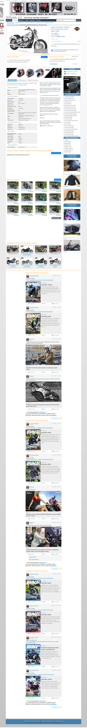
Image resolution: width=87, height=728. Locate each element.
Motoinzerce (57, 91)
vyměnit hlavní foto (45, 53)
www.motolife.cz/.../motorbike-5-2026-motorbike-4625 (41, 427)
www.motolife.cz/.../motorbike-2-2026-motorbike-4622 (41, 609)
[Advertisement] (34, 167)
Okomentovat (56, 303)
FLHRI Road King (68, 101)
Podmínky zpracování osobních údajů (32, 721)
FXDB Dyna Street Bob (12, 190)
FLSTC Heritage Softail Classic (71, 129)
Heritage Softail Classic (26, 190)
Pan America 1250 (41, 190)
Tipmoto (45, 92)
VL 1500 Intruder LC (68, 150)
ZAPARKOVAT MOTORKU (72, 71)
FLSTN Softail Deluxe (68, 134)
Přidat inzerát (58, 179)
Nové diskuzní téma (56, 153)
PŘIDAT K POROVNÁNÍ (71, 73)
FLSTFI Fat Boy (67, 123)
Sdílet (44, 303)
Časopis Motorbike (34, 275)
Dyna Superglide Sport (69, 98)
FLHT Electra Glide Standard (70, 113)
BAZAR (27, 20)
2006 (17, 25)
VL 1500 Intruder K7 (68, 148)
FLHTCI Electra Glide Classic (70, 110)
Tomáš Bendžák (32, 556)
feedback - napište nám (47, 125)
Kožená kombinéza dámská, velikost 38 (71, 188)
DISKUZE (38, 20)
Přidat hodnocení (75, 56)
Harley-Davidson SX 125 (55, 253)
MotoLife (32, 339)
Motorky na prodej (13, 180)
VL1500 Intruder (67, 151)
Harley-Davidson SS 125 (13, 253)
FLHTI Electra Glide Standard (70, 115)
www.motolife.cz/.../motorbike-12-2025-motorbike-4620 (42, 674)
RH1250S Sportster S (26, 202)
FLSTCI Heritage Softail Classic (71, 120)
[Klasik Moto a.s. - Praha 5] (13, 185)
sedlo (65, 223)
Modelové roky (10, 22)
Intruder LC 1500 (67, 146)
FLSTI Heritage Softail (69, 130)
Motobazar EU (50, 91)
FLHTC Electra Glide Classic (70, 108)
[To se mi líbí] (57, 275)
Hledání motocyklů (48, 22)
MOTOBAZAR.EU (72, 156)
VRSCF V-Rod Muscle (12, 214)
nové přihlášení (52, 415)
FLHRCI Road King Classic (70, 100)
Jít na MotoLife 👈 (56, 418)
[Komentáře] (59, 275)
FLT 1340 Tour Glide (40, 202)
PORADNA (32, 20)
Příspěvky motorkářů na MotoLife (37, 273)
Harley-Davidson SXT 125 (41, 253)
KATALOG (15, 20)
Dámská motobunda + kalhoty (69, 174)
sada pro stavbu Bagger (68, 208)
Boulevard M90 (67, 143)
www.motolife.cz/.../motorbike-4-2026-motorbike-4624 (41, 459)
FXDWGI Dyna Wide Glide (12, 202)
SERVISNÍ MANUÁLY (22, 80)
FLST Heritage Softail (69, 127)
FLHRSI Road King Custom (70, 105)
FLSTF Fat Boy (67, 122)
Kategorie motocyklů (30, 22)
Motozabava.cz (24, 0)
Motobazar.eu (15, 0)
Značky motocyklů (19, 22)
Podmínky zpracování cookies (47, 721)
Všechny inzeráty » (56, 218)
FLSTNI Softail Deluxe (69, 132)
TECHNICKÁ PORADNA (33, 80)
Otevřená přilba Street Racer (69, 159)
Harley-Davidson (69, 96)
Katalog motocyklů (11, 25)
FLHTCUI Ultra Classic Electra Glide (72, 112)
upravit (79, 41)
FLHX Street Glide (68, 118)
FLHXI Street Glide (68, 117)
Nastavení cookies (59, 721)
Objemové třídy (39, 22)
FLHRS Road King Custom (70, 106)
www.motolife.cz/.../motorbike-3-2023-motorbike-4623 (41, 578)
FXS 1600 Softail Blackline (26, 214)
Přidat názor (44, 57)
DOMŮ (9, 20)
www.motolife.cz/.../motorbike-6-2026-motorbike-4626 (41, 311)
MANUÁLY (21, 20)
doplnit (55, 45)
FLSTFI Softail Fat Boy (69, 125)
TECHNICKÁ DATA (12, 80)
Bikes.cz (8, 0)
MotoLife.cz (32, 0)
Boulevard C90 (67, 141)
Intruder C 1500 (67, 144)
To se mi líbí (32, 303)
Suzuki (66, 139)
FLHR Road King (67, 103)
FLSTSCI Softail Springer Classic (71, 135)
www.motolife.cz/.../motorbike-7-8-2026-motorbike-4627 (41, 280)
